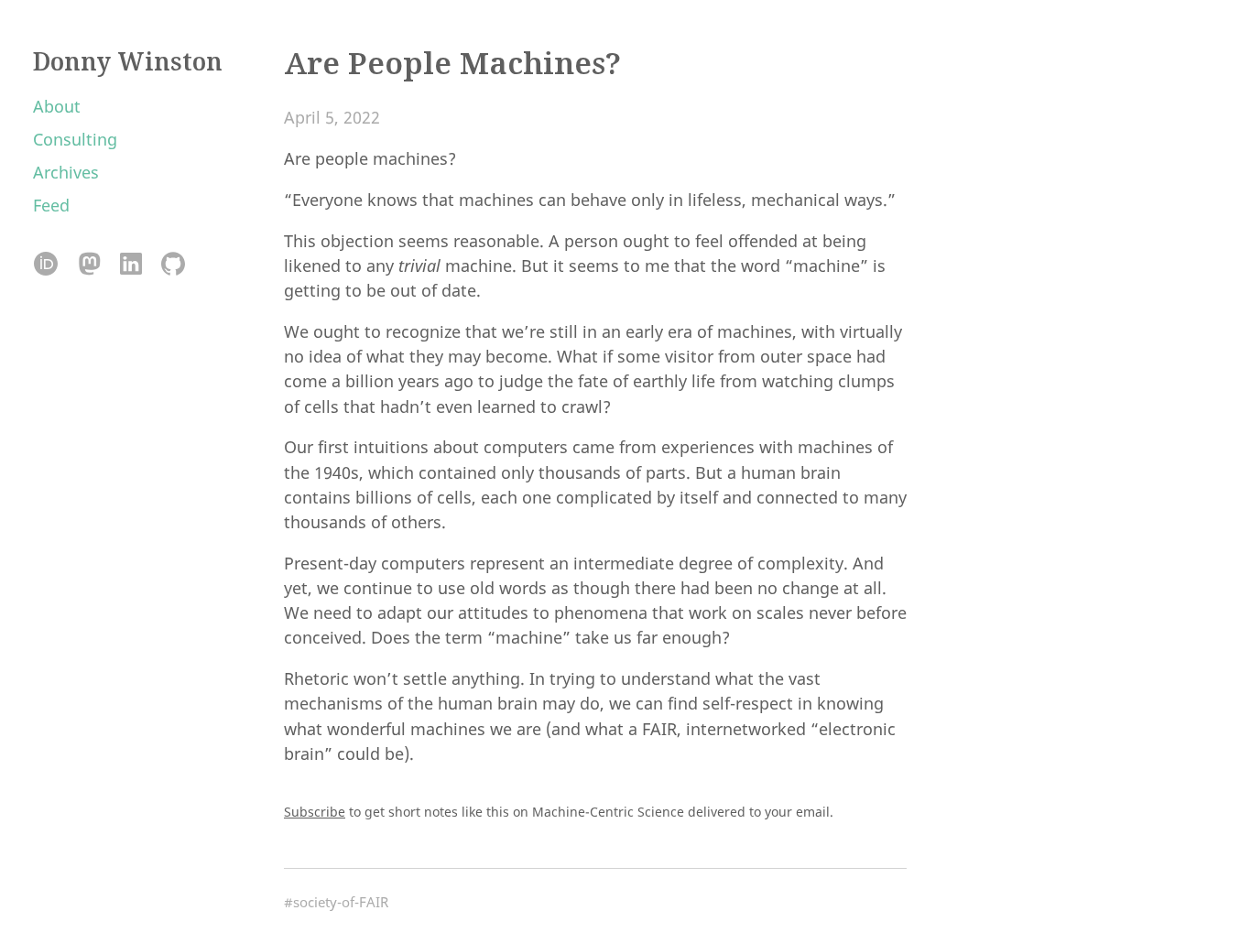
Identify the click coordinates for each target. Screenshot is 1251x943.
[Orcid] (46, 265)
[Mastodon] (88, 265)
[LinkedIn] (130, 265)
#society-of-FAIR (336, 902)
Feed (51, 205)
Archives (66, 172)
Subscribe (314, 811)
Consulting (75, 139)
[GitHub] (172, 265)
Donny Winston (128, 61)
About (57, 106)
